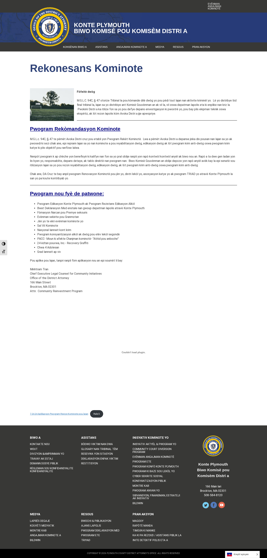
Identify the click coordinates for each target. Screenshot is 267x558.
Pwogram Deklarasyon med (100, 530)
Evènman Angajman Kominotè (214, 6)
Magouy (138, 521)
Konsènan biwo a (75, 46)
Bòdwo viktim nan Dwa (97, 444)
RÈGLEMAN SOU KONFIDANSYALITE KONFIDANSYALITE (51, 470)
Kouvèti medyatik (42, 525)
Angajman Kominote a (131, 46)
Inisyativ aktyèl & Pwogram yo (154, 444)
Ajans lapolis (91, 525)
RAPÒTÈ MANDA (143, 525)
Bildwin (138, 503)
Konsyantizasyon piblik (149, 481)
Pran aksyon (201, 46)
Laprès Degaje (40, 521)
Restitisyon (89, 463)
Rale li (97, 413)
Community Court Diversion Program (152, 451)
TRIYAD (85, 540)
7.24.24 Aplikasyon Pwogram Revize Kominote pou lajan (59, 413)
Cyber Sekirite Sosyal (148, 476)
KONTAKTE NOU (40, 444)
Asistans (101, 46)
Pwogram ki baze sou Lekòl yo (154, 471)
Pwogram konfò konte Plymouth (156, 466)
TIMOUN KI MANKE (144, 530)
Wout (34, 449)
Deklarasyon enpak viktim (99, 458)
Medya (159, 46)
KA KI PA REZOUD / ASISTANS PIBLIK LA (157, 535)
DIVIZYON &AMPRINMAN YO (47, 453)
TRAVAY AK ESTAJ (41, 458)
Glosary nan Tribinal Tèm (99, 449)
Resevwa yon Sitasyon (97, 453)
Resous (178, 46)
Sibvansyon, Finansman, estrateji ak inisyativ (156, 497)
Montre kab (141, 485)
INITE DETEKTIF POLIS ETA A (150, 540)
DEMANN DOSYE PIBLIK (44, 463)
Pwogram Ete (142, 461)
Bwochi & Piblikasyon (96, 521)
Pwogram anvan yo (146, 490)
